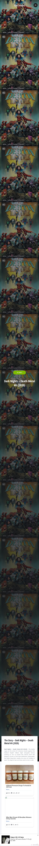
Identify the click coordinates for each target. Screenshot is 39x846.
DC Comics (19, 372)
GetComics (19, 5)
